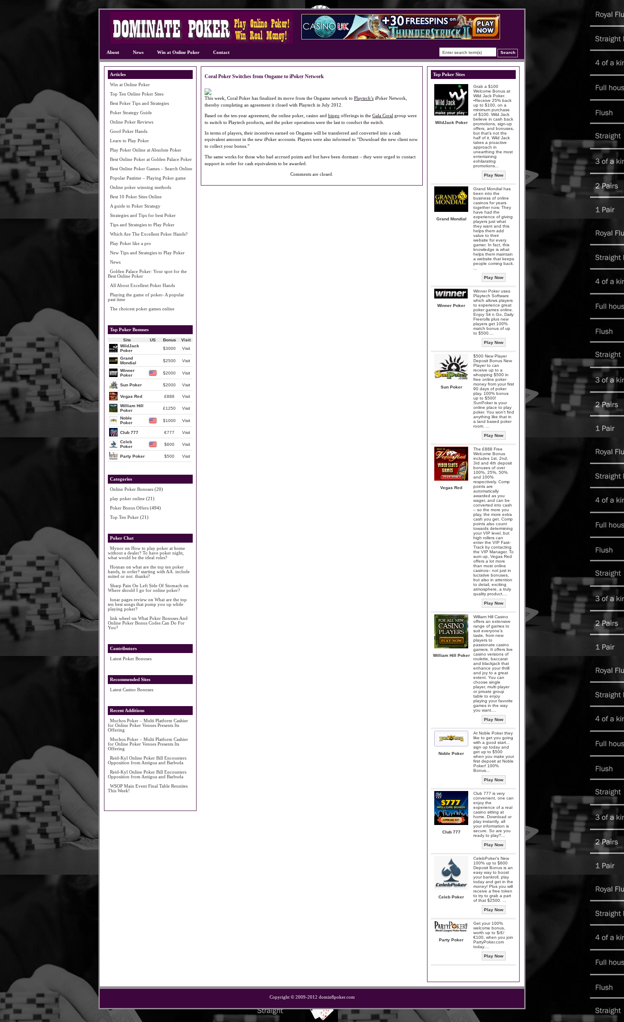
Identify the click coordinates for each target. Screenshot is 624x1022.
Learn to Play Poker (129, 140)
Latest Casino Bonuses (131, 689)
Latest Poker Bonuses (131, 658)
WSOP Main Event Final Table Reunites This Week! (148, 788)
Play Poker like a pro (130, 243)
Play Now (493, 175)
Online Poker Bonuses (131, 489)
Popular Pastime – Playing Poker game (148, 177)
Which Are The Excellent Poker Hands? (149, 233)
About (113, 52)
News (138, 52)
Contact (221, 52)
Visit (186, 348)
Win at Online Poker (178, 52)
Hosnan (117, 566)
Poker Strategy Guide (131, 112)
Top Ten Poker (124, 517)
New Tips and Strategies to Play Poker (147, 252)
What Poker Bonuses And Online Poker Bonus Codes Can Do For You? (148, 623)
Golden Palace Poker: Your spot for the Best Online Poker (147, 274)
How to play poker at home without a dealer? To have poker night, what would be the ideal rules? (146, 553)
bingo (334, 115)
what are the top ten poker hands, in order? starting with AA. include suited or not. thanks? (149, 571)
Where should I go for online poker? (144, 590)
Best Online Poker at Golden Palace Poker (151, 159)
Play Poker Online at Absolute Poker (145, 149)
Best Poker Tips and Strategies (139, 103)
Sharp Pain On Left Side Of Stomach (146, 585)
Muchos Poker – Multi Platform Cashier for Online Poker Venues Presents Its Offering (148, 725)
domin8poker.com (337, 996)
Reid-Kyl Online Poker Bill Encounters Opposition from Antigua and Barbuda (147, 760)
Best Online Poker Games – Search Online (151, 168)
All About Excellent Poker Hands (142, 285)
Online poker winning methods (140, 187)
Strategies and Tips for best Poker (143, 215)
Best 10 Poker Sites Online (136, 196)
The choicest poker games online (142, 308)
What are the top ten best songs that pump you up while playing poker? (147, 604)
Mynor (117, 548)
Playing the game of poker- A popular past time (146, 297)
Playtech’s (364, 98)
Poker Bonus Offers (129, 507)
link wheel (120, 618)
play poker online (127, 498)
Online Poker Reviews (131, 121)
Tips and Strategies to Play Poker (142, 224)
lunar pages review (128, 599)
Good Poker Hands (128, 131)
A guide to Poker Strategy (135, 205)
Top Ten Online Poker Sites (136, 93)
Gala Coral (382, 115)
